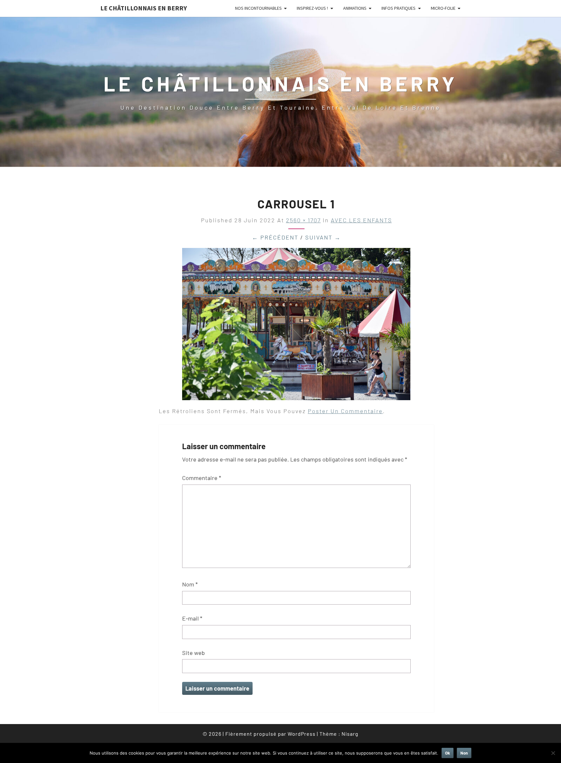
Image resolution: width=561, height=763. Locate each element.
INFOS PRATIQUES (398, 8)
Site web (193, 652)
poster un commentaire (345, 410)
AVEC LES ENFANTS (361, 220)
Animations (355, 8)
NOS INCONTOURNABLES (258, 8)
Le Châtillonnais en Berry (143, 8)
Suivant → (323, 237)
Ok (447, 753)
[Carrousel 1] (296, 326)
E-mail (192, 618)
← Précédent (275, 237)
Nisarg (350, 734)
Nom (190, 584)
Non (464, 753)
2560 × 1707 (303, 220)
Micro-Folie (443, 8)
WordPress (302, 734)
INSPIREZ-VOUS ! (312, 8)
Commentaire (201, 477)
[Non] (553, 753)
